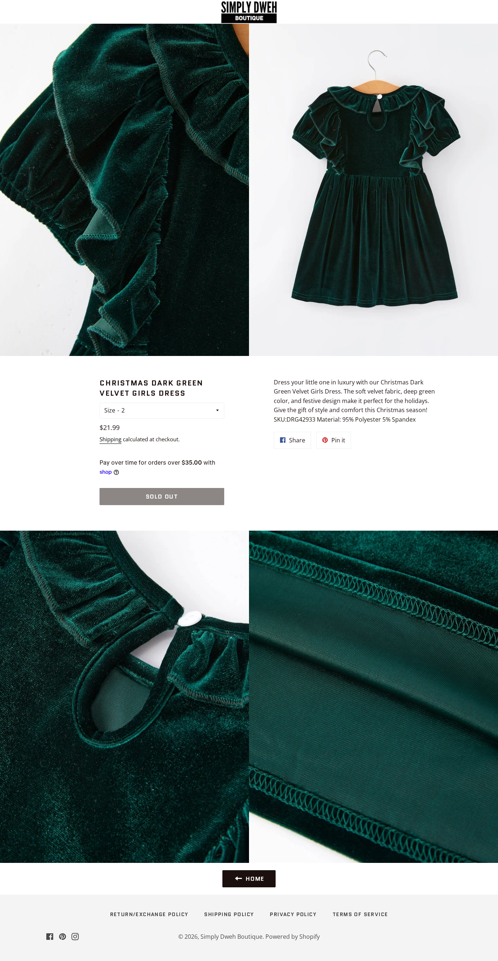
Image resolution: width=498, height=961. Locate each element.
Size (109, 410)
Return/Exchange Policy (149, 914)
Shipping (110, 439)
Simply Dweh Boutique (231, 937)
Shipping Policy (229, 914)
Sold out (162, 496)
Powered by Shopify (292, 937)
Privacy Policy (293, 914)
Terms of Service (360, 914)
